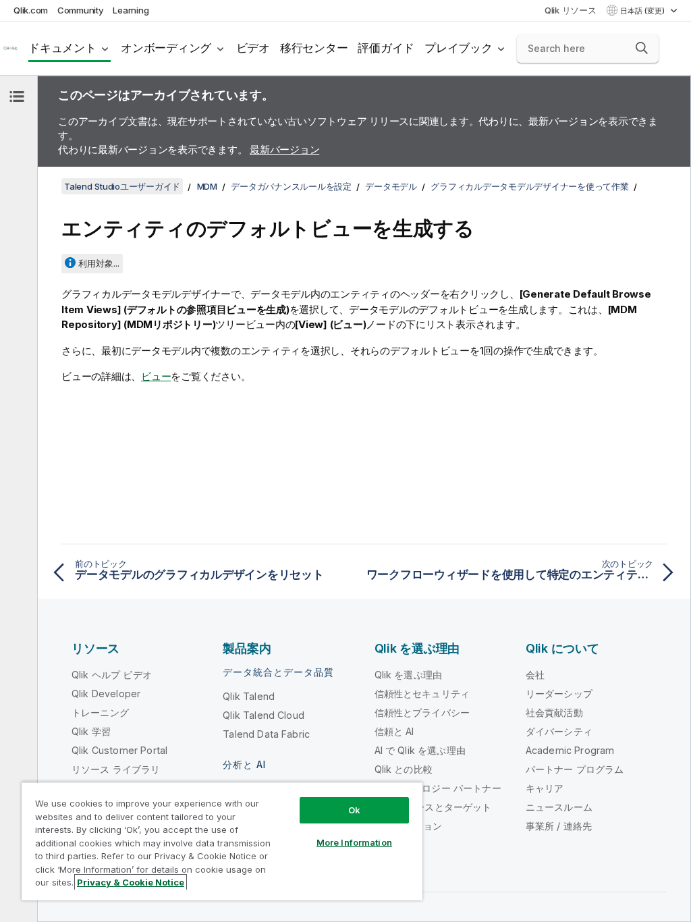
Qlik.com (30, 10)
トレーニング (100, 712)
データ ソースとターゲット (433, 807)
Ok (354, 810)
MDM (207, 186)
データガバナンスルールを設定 (291, 186)
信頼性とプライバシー (422, 712)
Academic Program (570, 750)
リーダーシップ (559, 693)
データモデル (391, 186)
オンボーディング (166, 48)
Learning (130, 10)
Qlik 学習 (91, 731)
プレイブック (458, 48)
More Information (354, 842)
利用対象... (98, 263)
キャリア (545, 788)
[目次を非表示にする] (17, 96)
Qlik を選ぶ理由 (409, 674)
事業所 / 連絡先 (559, 826)
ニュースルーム (559, 807)
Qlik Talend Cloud (263, 715)
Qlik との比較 (404, 769)
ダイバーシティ (559, 731)
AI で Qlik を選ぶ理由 (420, 750)
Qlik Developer (106, 693)
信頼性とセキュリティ (422, 693)
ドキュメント (62, 48)
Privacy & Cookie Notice (130, 882)
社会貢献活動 (554, 712)
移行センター (314, 48)
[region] (222, 841)
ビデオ (253, 48)
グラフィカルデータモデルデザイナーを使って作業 (529, 186)
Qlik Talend (249, 696)
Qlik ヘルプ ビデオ (112, 674)
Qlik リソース (571, 10)
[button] (642, 48)
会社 (535, 674)
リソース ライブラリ (116, 769)
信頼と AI (394, 731)
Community (80, 10)
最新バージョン (284, 149)
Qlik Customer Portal (119, 750)
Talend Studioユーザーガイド (122, 186)
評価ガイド (386, 48)
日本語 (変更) (643, 11)
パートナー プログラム (575, 769)
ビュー (156, 376)
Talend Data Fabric (266, 734)
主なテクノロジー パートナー (438, 788)
